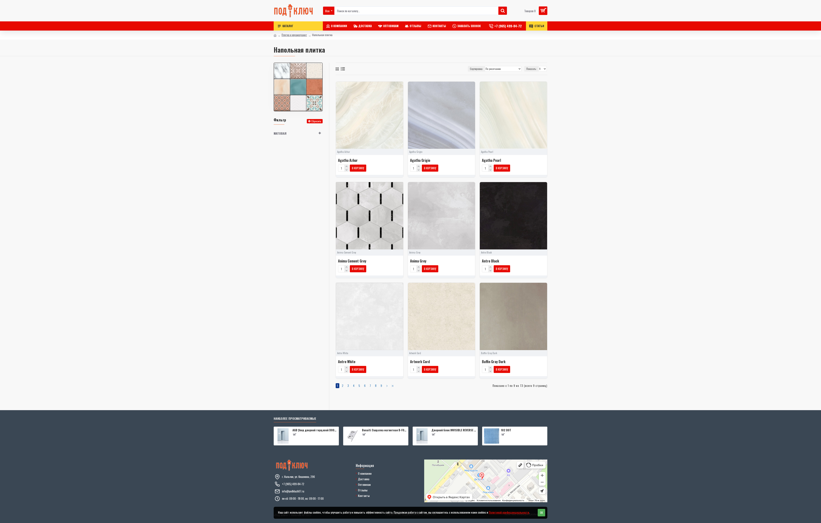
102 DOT (506, 430)
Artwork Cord (420, 361)
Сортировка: (476, 69)
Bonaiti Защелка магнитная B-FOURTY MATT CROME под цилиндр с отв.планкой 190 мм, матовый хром (384, 430)
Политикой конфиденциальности (509, 512)
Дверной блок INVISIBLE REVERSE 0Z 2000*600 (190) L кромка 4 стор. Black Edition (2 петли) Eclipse (453, 430)
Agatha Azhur (348, 160)
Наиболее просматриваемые (295, 419)
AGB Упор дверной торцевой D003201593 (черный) (314, 430)
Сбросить (316, 121)
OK (541, 512)
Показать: (531, 69)
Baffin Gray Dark (493, 361)
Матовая (280, 133)
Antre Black (490, 261)
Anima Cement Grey (352, 261)
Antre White (346, 361)
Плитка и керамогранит (294, 35)
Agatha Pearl (491, 160)
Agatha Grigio (420, 160)
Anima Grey (418, 261)
